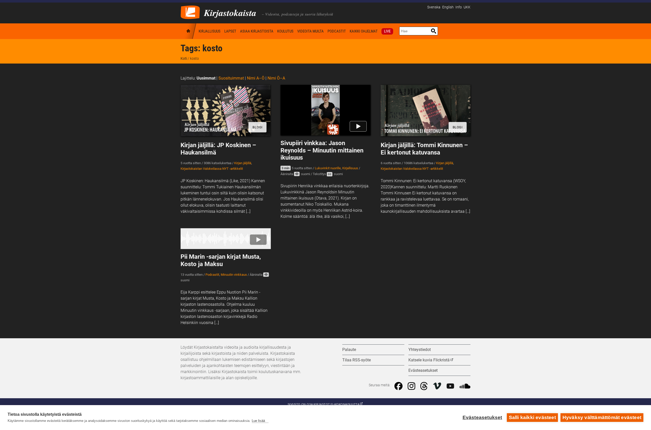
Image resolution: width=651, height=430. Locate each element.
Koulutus (285, 31)
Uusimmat (206, 78)
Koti (189, 31)
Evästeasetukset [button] (423, 370)
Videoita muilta (310, 31)
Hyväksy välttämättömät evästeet (602, 417)
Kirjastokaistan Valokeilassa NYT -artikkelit (212, 169)
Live (387, 31)
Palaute (349, 349)
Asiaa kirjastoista (256, 31)
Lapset (230, 31)
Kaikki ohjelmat (364, 31)
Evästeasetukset (482, 417)
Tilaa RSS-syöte (356, 360)
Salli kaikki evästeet (532, 417)
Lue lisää (258, 421)
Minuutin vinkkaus (234, 275)
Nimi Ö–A (276, 78)
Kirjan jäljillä (242, 163)
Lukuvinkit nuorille (328, 168)
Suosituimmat (231, 78)
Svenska (433, 7)
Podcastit (337, 31)
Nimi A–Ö (255, 78)
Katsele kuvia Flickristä (429, 360)
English (448, 7)
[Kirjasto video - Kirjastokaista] (190, 12)
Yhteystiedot (419, 349)
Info (458, 7)
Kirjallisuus (209, 31)
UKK (467, 7)
